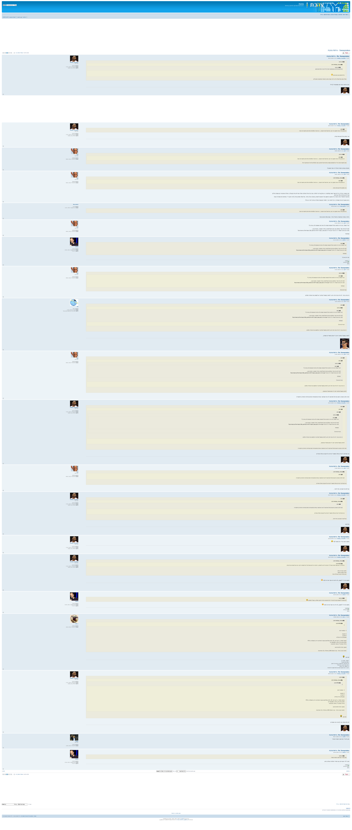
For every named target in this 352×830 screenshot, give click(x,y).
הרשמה (19, 17)
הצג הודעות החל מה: (190, 771)
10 (5, 52)
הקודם (347, 771)
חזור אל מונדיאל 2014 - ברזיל (342, 804)
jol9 (345, 150)
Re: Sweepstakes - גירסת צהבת (338, 56)
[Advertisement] (176, 34)
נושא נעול (348, 52)
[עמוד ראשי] (327, 7)
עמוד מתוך (19, 52)
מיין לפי (174, 771)
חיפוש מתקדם (6, 17)
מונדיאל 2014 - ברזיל (325, 14)
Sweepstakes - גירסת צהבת (339, 50)
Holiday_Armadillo (341, 58)
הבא (4, 771)
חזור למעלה (3, 94)
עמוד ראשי (345, 14)
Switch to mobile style (176, 813)
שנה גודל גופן (4, 14)
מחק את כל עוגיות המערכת (27, 816)
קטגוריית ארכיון (334, 14)
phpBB (182, 818)
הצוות (35, 816)
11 (3, 52)
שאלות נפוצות (12, 17)
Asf (345, 301)
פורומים (340, 14)
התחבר (24, 17)
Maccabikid (343, 206)
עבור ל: (29, 804)
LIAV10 (344, 239)
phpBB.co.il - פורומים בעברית (182, 819)
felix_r (344, 617)
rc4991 (344, 736)
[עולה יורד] (160, 771)
